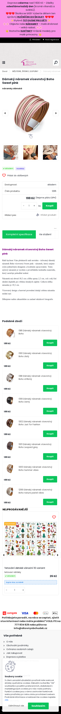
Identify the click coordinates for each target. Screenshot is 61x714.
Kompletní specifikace (19, 234)
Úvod (4, 71)
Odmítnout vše (16, 705)
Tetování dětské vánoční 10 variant (24, 568)
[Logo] (30, 62)
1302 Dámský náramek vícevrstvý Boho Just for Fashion (35, 423)
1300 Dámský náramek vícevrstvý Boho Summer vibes (35, 468)
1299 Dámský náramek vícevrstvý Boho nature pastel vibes (35, 491)
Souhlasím (38, 706)
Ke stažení (45, 234)
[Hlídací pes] (44, 215)
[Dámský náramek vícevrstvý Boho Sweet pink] (30, 113)
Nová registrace (52, 39)
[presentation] (5, 113)
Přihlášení (36, 39)
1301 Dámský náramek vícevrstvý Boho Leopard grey (35, 446)
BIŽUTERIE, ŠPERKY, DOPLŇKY (25, 71)
